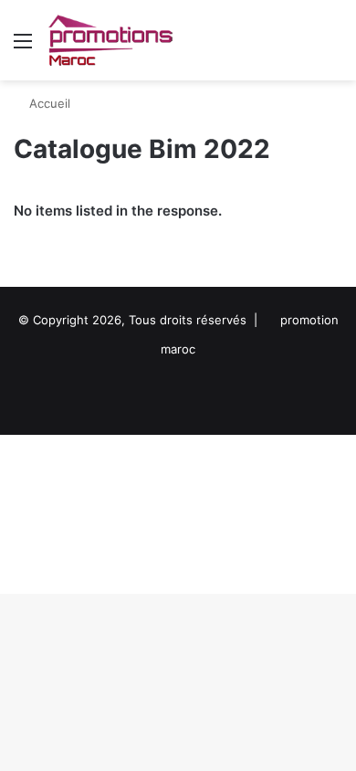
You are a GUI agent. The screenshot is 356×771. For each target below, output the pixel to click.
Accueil (48, 103)
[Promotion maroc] (110, 40)
